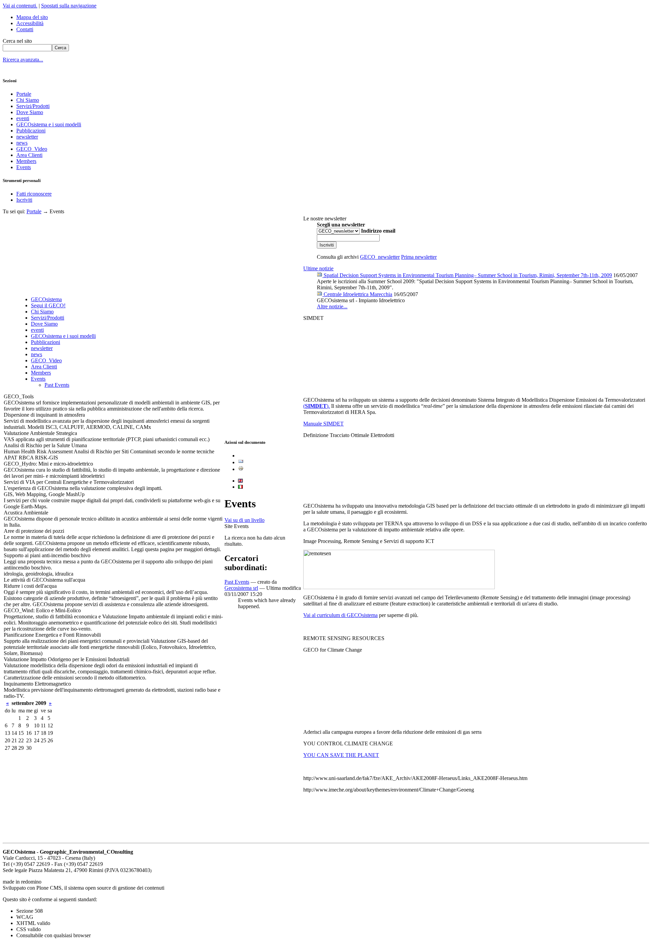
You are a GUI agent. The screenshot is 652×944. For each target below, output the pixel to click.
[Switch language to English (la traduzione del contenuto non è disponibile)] (240, 481)
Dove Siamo (29, 112)
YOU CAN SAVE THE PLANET (341, 755)
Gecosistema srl (241, 588)
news (22, 143)
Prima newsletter (419, 257)
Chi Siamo (27, 100)
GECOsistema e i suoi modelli (48, 124)
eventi (22, 118)
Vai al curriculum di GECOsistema (340, 615)
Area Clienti (29, 155)
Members (26, 161)
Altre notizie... (332, 306)
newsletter (27, 137)
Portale (23, 94)
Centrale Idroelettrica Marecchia (357, 294)
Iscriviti (24, 200)
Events (23, 167)
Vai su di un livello (244, 520)
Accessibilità (29, 23)
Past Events (56, 385)
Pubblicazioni (31, 130)
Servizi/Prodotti (33, 106)
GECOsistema (46, 299)
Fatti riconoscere (34, 194)
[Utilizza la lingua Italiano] (240, 487)
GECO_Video (31, 149)
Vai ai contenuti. (20, 5)
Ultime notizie (318, 268)
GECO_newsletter (380, 257)
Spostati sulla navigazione (68, 5)
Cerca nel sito (17, 41)
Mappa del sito (32, 17)
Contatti (24, 29)
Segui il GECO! (48, 305)
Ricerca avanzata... (23, 59)
